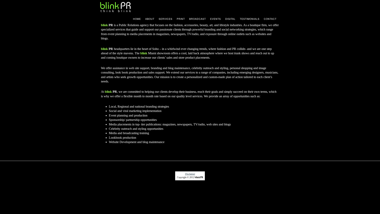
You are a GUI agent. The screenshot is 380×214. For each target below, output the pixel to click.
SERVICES (165, 18)
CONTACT (270, 18)
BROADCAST (197, 18)
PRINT (181, 18)
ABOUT (149, 18)
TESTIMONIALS (249, 18)
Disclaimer (190, 174)
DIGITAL (230, 18)
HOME (137, 18)
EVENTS (215, 18)
